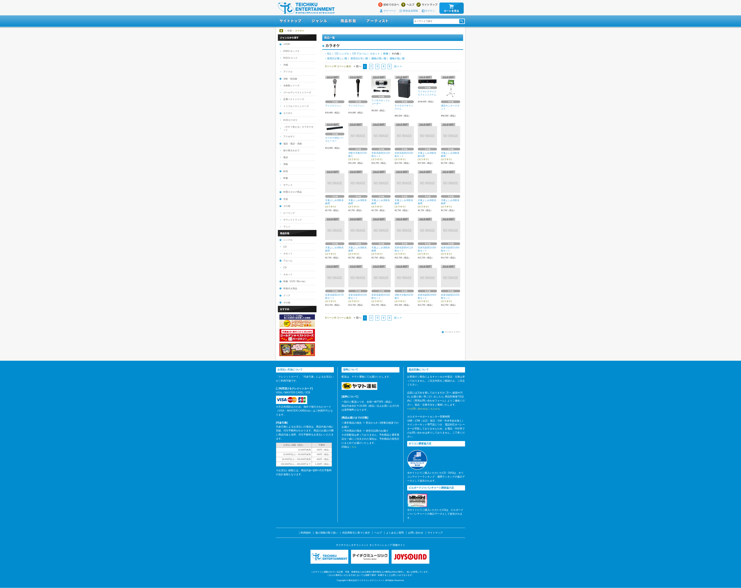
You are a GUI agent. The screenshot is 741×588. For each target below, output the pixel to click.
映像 (385, 53)
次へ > (397, 66)
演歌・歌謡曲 (290, 78)
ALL (329, 53)
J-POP (286, 44)
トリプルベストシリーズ (296, 106)
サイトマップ (426, 5)
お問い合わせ (415, 532)
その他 (286, 206)
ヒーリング (289, 213)
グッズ (286, 295)
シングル (288, 239)
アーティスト (377, 20)
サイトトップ (290, 20)
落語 (285, 157)
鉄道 (285, 171)
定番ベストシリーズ (293, 99)
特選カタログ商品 (292, 192)
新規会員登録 (410, 10)
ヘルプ (407, 5)
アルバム (288, 260)
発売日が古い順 (359, 58)
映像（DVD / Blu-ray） (295, 281)
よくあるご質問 (395, 532)
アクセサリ (289, 136)
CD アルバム (359, 53)
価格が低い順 (397, 58)
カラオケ (288, 113)
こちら (353, 446)
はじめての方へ (388, 5)
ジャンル (319, 20)
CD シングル (342, 53)
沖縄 (285, 65)
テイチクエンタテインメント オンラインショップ (306, 8)
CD (285, 246)
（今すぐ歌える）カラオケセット (298, 128)
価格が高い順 (378, 58)
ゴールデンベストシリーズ (297, 92)
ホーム (281, 30)
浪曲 (285, 164)
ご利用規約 (304, 532)
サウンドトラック (292, 219)
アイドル (288, 71)
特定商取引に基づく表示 (356, 532)
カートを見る (451, 8)
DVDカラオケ (290, 120)
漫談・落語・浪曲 (292, 143)
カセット (375, 53)
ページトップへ (451, 332)
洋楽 (285, 199)
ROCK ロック (290, 58)
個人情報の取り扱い (326, 532)
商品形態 (348, 20)
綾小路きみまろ (291, 150)
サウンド (288, 185)
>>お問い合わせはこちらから (423, 408)
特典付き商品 (290, 288)
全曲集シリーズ (291, 85)
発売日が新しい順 (337, 58)
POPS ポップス (291, 51)
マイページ (389, 10)
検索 (289, 30)
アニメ (286, 226)
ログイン (430, 10)
